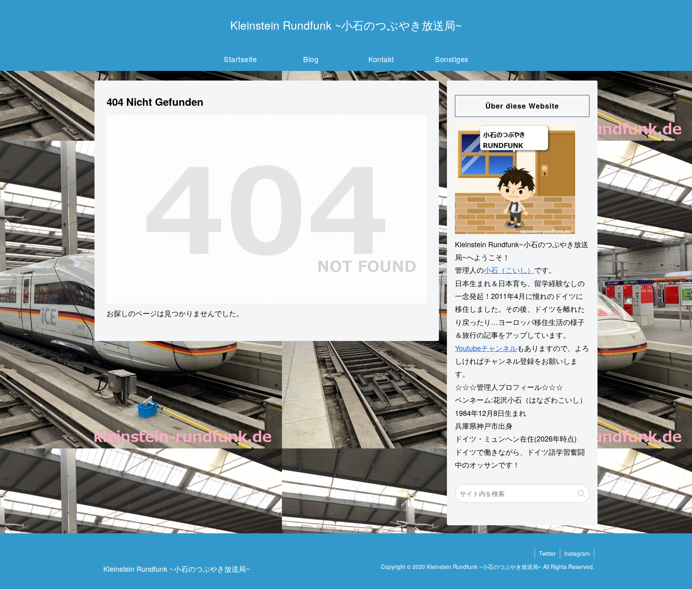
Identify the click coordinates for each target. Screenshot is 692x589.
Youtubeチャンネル (486, 348)
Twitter (547, 553)
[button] (581, 493)
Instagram (577, 553)
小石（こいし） (509, 269)
